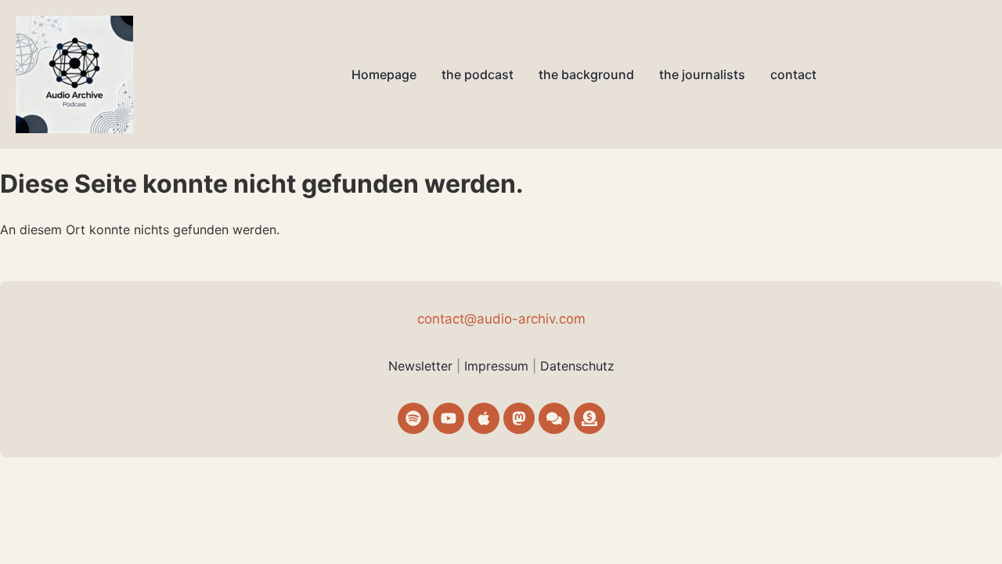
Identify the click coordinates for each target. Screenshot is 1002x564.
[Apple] (483, 418)
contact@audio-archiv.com (501, 319)
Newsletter (420, 366)
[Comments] (554, 418)
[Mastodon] (519, 418)
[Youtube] (448, 418)
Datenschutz (577, 366)
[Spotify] (413, 418)
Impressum (498, 366)
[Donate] (589, 418)
